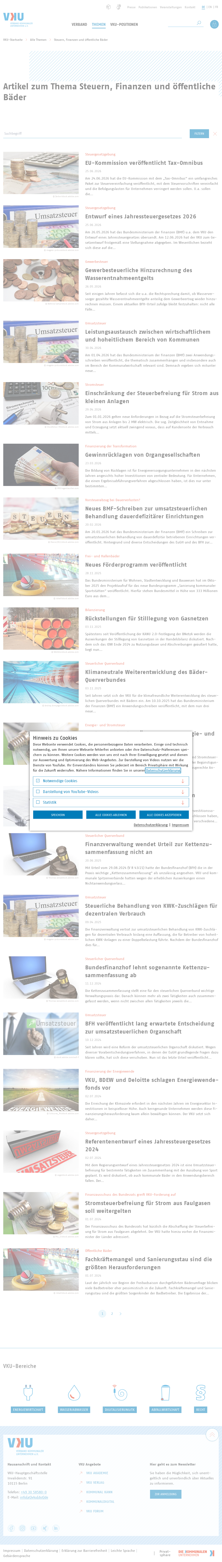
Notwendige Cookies (60, 781)
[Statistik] (37, 803)
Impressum (180, 825)
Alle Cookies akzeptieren (164, 815)
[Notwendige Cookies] (37, 781)
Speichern (58, 815)
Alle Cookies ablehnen (111, 815)
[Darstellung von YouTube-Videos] (37, 792)
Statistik (49, 803)
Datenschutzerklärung (163, 770)
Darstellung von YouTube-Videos (70, 792)
